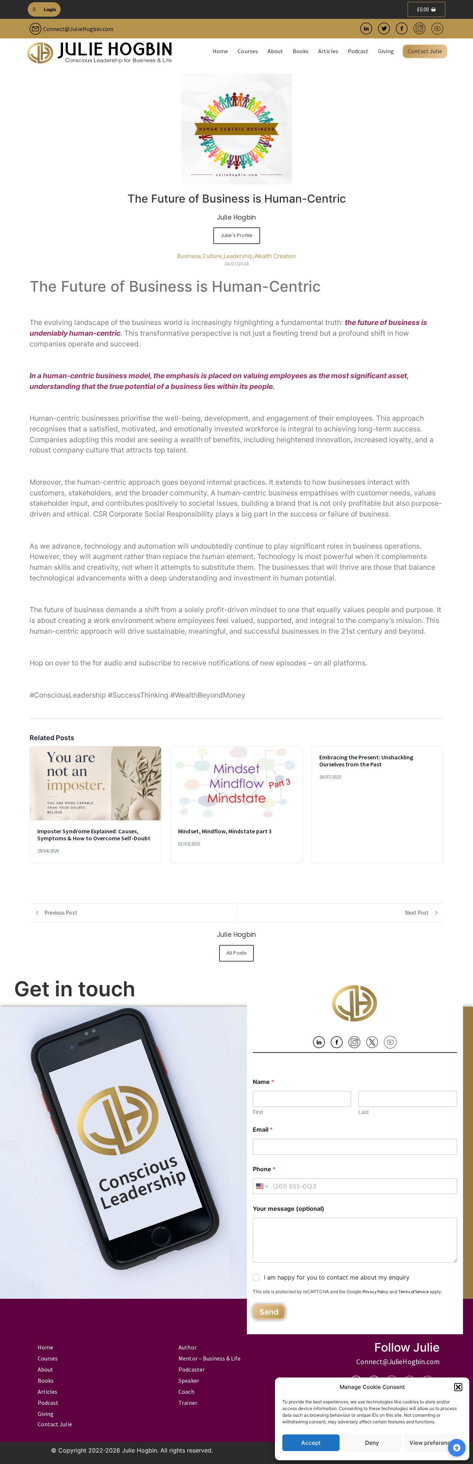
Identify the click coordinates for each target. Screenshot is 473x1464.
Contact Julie (425, 51)
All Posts (237, 952)
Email (263, 1129)
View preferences (433, 1442)
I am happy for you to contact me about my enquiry (336, 1277)
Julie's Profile (237, 235)
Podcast (358, 51)
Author (187, 1347)
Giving (386, 51)
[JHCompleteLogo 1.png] (99, 53)
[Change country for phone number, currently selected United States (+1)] (261, 1186)
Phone (264, 1169)
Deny (372, 1442)
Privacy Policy (375, 1291)
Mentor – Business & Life (209, 1358)
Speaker (188, 1380)
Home (220, 51)
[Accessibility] (457, 1448)
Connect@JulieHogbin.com (78, 29)
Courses (248, 51)
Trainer (187, 1402)
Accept (311, 1442)
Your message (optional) (288, 1208)
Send (269, 1311)
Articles (328, 51)
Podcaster (191, 1369)
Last (363, 1112)
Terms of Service (413, 1291)
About (275, 51)
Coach (186, 1391)
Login (50, 9)
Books (301, 51)
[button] (458, 1387)
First (258, 1112)
